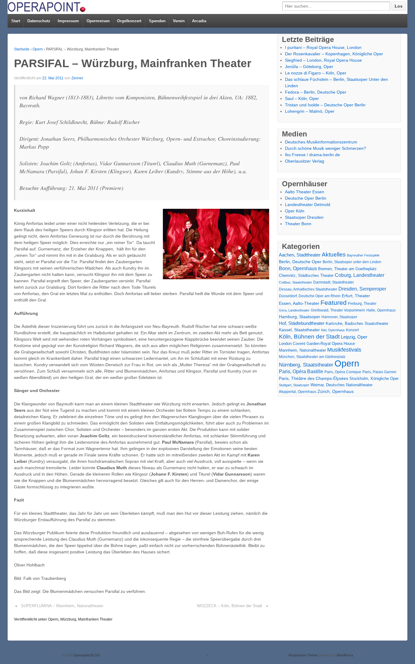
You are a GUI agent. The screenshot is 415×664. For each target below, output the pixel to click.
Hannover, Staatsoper (339, 317)
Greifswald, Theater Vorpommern (338, 310)
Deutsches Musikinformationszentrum (321, 141)
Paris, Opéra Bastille (301, 371)
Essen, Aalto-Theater (299, 303)
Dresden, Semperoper (362, 288)
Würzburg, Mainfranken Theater (86, 619)
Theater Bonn (298, 223)
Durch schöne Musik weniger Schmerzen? (325, 148)
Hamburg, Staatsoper (299, 316)
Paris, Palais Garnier (379, 372)
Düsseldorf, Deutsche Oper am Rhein (310, 296)
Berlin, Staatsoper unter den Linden (352, 262)
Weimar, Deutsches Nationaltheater (341, 385)
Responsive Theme (303, 655)
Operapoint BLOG (86, 655)
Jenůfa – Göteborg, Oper (309, 66)
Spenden (157, 21)
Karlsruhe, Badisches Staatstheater (357, 323)
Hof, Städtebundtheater (301, 323)
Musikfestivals (344, 350)
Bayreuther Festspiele (363, 255)
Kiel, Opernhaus (333, 330)
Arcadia (199, 21)
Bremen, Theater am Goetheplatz (347, 269)
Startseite (21, 49)
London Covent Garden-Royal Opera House (317, 343)
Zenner (77, 78)
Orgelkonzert (129, 21)
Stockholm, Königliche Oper (374, 378)
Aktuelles (334, 254)
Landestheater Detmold (307, 204)
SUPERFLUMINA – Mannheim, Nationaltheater (62, 606)
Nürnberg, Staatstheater (306, 365)
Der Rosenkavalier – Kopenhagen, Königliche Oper (334, 53)
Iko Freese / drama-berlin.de (312, 154)
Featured (334, 302)
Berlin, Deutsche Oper (300, 261)
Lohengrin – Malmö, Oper (309, 111)
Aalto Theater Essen (304, 191)
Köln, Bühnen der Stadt (309, 336)
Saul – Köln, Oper (302, 98)
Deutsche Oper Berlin (305, 198)
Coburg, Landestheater (359, 275)
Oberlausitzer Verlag (304, 161)
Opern (38, 49)
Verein (179, 21)
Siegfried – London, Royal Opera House (323, 60)
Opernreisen (98, 21)
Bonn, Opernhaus (298, 268)
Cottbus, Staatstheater (295, 282)
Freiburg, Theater (362, 303)
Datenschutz (38, 21)
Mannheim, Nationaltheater (302, 350)
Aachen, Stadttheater (300, 255)
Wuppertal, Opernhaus (297, 392)
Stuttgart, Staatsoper (294, 385)
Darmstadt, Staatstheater (333, 282)
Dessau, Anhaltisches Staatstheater (308, 289)
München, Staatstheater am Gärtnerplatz (312, 357)
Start (15, 21)
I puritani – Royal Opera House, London (323, 47)
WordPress (345, 655)
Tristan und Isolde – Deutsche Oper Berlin (325, 104)
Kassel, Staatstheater (299, 330)
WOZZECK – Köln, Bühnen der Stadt (229, 606)
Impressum (68, 21)
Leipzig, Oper (354, 336)
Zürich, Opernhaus (335, 391)
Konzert (352, 330)
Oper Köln (294, 210)
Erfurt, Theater (356, 295)
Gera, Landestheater (294, 310)
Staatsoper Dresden (304, 217)
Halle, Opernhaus (381, 310)
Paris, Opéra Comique (342, 372)
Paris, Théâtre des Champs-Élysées (313, 378)
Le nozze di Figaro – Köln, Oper (315, 73)
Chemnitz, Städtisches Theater (306, 276)
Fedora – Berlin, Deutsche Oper (315, 92)
